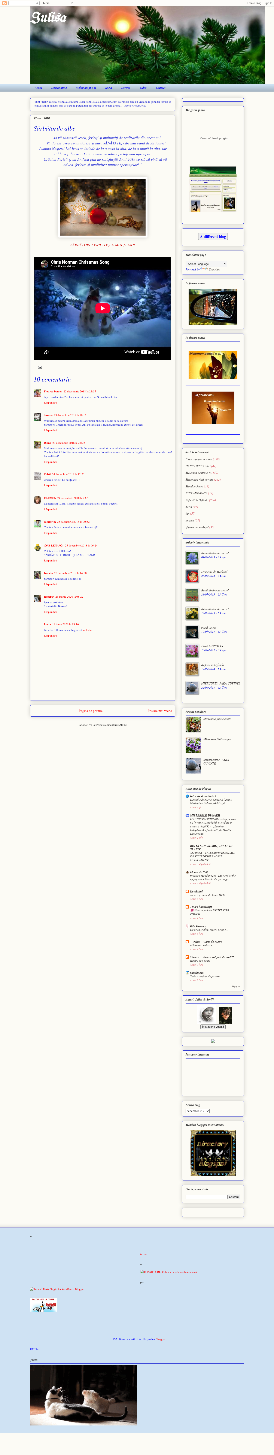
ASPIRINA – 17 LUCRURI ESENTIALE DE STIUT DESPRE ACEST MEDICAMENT (212, 856)
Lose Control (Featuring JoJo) (143, 1291)
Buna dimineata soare (199, 459)
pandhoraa (197, 973)
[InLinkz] (213, 1040)
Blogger (160, 1339)
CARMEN (50, 498)
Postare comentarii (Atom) (111, 725)
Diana (47, 443)
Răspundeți (50, 402)
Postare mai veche (160, 710)
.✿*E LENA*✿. (54, 545)
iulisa (143, 1254)
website (87, 630)
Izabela (48, 573)
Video (143, 88)
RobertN (49, 596)
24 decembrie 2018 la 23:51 (73, 498)
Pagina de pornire (91, 710)
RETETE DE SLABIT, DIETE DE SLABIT (211, 847)
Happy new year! (200, 960)
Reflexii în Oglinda (197, 500)
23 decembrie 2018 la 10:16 (70, 415)
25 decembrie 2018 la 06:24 (81, 545)
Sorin (108, 88)
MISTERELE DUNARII (205, 815)
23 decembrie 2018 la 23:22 (68, 443)
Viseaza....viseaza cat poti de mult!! (212, 957)
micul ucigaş (208, 627)
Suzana (48, 415)
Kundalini (196, 891)
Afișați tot (236, 986)
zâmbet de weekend (197, 527)
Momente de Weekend (214, 572)
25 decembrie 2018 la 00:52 (73, 522)
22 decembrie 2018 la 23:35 (80, 391)
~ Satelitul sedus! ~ (201, 945)
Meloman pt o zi (86, 88)
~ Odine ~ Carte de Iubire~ (207, 942)
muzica (190, 520)
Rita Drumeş (198, 926)
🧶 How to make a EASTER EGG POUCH (209, 912)
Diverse (125, 88)
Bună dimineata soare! (215, 590)
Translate (214, 269)
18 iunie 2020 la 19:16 (65, 624)
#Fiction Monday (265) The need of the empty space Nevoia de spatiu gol (213, 877)
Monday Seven (194, 486)
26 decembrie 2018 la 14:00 (70, 573)
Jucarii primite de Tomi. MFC (207, 895)
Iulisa (48, 18)
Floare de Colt (199, 872)
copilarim (50, 522)
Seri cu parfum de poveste (205, 976)
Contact (160, 88)
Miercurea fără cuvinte (199, 479)
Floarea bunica (53, 391)
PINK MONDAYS (196, 493)
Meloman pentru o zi (198, 473)
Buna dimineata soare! (215, 553)
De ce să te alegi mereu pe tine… (209, 929)
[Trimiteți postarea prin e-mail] (39, 367)
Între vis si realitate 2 (203, 796)
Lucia (47, 624)
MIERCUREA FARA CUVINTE (220, 683)
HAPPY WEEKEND (198, 466)
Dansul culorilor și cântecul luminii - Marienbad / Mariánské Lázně (212, 801)
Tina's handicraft (201, 907)
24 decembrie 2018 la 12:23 (68, 474)
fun (187, 513)
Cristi (47, 474)
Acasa (38, 88)
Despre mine (59, 88)
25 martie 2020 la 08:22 (69, 596)
